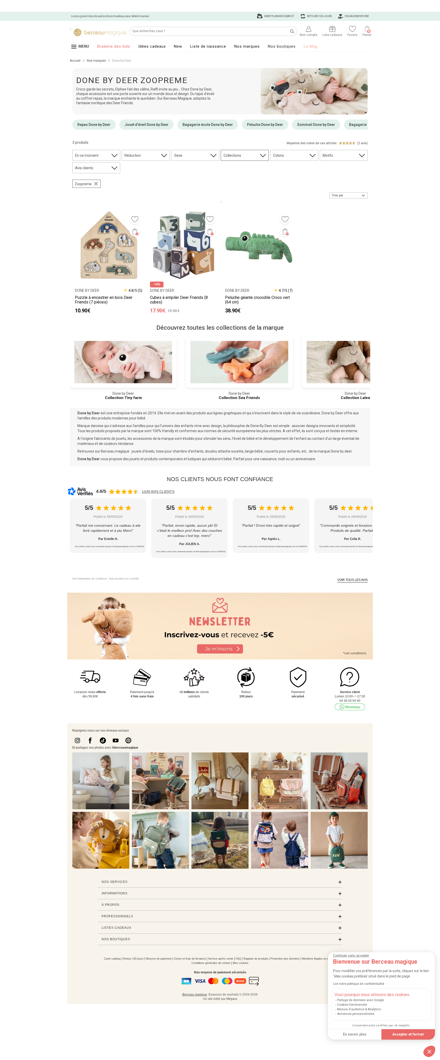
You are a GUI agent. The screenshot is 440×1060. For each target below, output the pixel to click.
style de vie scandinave (301, 413)
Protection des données (285, 958)
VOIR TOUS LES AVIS (352, 580)
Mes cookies (241, 962)
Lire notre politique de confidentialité (358, 984)
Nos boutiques (282, 46)
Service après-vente (220, 958)
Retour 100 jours (133, 958)
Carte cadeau (112, 958)
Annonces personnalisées (355, 1014)
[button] (429, 1051)
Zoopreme (83, 184)
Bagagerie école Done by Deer (208, 125)
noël (281, 459)
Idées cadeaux (152, 46)
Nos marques (247, 46)
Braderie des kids (113, 46)
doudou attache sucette (224, 451)
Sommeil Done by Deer (316, 125)
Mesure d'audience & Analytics (359, 1009)
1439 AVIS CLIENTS (158, 491)
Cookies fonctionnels (352, 1004)
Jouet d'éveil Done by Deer (147, 125)
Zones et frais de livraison (190, 958)
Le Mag (311, 46)
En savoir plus (354, 1034)
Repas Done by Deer (94, 125)
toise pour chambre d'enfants (179, 451)
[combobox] (348, 195)
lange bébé (254, 451)
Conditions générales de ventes (210, 962)
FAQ (238, 958)
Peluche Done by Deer (265, 125)
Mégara (231, 999)
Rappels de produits (255, 958)
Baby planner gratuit (279, 16)
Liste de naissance (208, 46)
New (178, 46)
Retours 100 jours (319, 16)
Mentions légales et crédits (318, 958)
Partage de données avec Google (360, 1000)
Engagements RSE (356, 16)
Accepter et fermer (408, 1034)
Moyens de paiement (159, 958)
